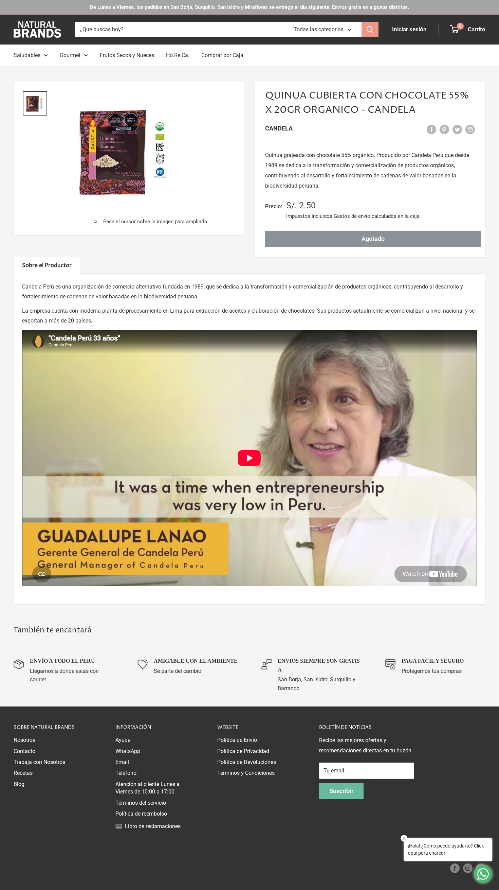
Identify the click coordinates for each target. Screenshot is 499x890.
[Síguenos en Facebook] (455, 868)
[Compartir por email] (470, 129)
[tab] (47, 265)
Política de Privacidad (243, 751)
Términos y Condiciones (246, 773)
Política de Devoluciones (246, 762)
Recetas (23, 773)
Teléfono (125, 773)
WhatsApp (127, 751)
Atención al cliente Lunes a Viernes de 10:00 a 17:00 (147, 788)
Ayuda (123, 740)
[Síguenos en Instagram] (468, 868)
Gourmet (70, 55)
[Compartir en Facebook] (431, 129)
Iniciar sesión (409, 29)
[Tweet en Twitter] (457, 129)
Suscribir (341, 791)
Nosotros (24, 740)
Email (122, 762)
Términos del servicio (140, 803)
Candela (279, 128)
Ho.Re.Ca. (177, 55)
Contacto (24, 751)
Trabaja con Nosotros (39, 762)
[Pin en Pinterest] (444, 129)
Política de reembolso (141, 813)
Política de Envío (237, 740)
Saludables (27, 55)
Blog (19, 784)
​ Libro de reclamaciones (151, 826)
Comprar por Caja (222, 55)
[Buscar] (370, 29)
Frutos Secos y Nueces (127, 55)
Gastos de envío (352, 216)
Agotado (373, 238)
